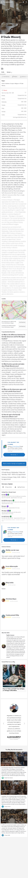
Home (3, 83)
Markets (7, 83)
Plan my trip (13, 454)
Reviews (9, 72)
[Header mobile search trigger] (26, 2)
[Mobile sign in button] (23, 2)
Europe (12, 83)
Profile (2, 72)
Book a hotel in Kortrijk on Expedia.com (14, 463)
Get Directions (22, 322)
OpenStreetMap (18, 319)
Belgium (17, 83)
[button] (26, 303)
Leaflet (12, 319)
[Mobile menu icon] (2, 2)
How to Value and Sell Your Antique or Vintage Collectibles (13, 689)
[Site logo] (8, 2)
